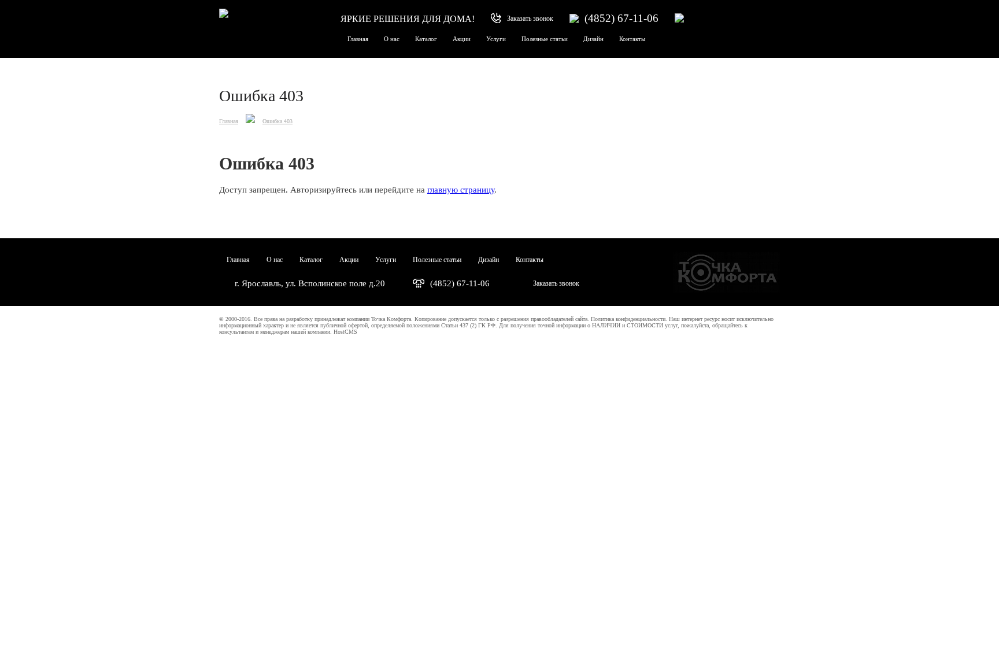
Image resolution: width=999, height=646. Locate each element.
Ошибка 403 (277, 121)
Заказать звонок (556, 283)
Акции (462, 38)
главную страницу (460, 189)
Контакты (632, 38)
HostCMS (345, 331)
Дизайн (593, 38)
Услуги (496, 38)
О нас (391, 38)
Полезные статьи (544, 38)
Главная (357, 38)
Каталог (426, 38)
